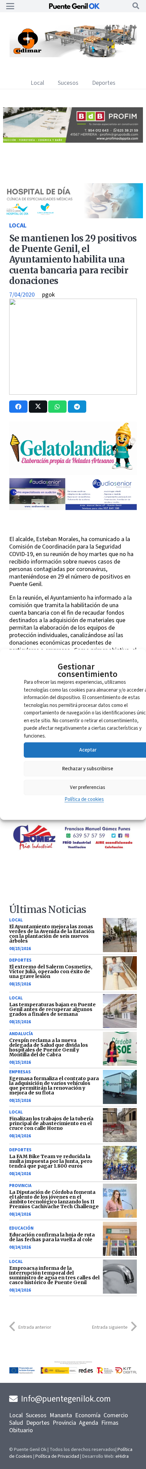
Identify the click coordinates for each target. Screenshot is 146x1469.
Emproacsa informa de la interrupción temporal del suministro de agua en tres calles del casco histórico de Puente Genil (54, 1275)
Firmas (109, 1423)
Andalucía (21, 1034)
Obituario (21, 1430)
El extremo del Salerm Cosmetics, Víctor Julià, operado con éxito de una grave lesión (50, 971)
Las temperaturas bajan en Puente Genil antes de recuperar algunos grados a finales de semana (52, 1009)
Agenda (88, 1423)
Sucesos (36, 1415)
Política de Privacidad (57, 1456)
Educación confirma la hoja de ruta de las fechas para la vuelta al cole (52, 1237)
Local (17, 225)
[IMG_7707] (73, 55)
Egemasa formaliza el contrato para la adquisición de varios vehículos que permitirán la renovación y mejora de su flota (54, 1085)
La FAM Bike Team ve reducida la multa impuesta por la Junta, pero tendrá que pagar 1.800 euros (50, 1161)
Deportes (20, 960)
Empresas (20, 1072)
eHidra (122, 1456)
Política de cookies (84, 799)
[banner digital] (73, 508)
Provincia (20, 1186)
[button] (10, 6)
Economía (88, 1415)
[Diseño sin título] (73, 141)
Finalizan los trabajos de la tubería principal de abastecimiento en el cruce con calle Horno (51, 1123)
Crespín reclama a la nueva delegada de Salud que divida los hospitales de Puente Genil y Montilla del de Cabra (48, 1047)
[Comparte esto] (18, 406)
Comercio (116, 1415)
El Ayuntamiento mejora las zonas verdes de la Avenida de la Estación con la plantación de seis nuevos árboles (51, 933)
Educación (21, 1228)
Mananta (61, 1415)
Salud (16, 1423)
